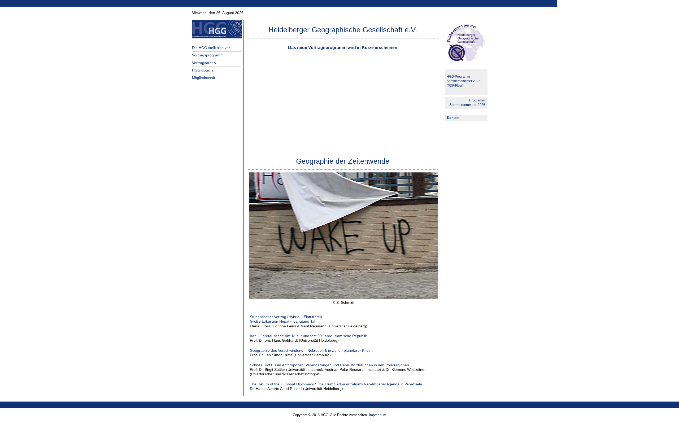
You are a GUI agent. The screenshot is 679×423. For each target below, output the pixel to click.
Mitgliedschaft (203, 77)
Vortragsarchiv (204, 63)
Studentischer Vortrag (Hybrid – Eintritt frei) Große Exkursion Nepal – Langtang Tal (286, 319)
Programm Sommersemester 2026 (467, 102)
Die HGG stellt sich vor (211, 48)
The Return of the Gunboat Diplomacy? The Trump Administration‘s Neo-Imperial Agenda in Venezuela (336, 384)
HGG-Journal (203, 70)
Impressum (377, 415)
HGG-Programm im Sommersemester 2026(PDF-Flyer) (463, 81)
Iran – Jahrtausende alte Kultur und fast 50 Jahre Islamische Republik (308, 336)
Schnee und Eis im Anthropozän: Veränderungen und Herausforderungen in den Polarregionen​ (329, 365)
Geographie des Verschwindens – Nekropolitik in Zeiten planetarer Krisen (311, 350)
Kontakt (453, 118)
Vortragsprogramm (208, 55)
